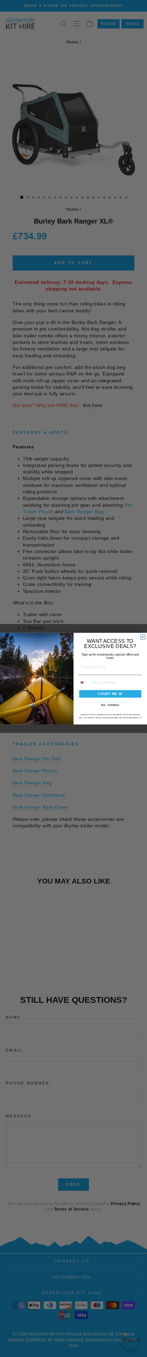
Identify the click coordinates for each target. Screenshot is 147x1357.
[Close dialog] (143, 637)
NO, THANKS (110, 705)
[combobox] (84, 682)
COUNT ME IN (110, 693)
